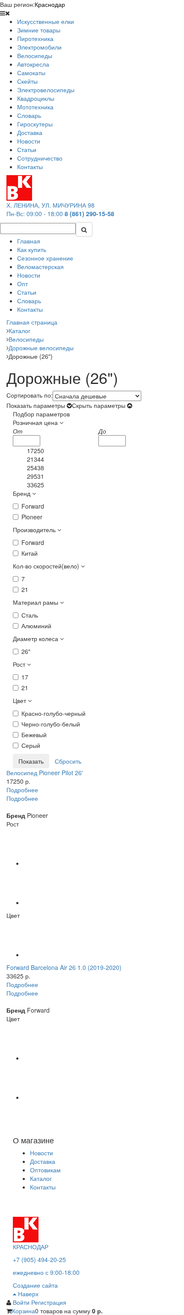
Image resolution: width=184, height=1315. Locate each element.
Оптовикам (45, 1170)
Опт (22, 283)
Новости (28, 275)
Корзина (23, 1310)
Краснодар (50, 4)
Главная (28, 241)
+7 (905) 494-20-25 (39, 1259)
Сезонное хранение (45, 258)
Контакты (30, 309)
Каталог (41, 1178)
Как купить (31, 249)
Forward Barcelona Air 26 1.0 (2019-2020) (64, 967)
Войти (22, 1302)
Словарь (29, 300)
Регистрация (48, 1302)
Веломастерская (40, 266)
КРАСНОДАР (30, 1246)
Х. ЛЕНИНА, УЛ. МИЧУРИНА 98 (50, 205)
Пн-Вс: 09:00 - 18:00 (34, 213)
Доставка (42, 1161)
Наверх (27, 1293)
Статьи (26, 292)
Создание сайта (35, 1285)
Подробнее (22, 789)
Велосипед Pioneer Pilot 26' (44, 772)
